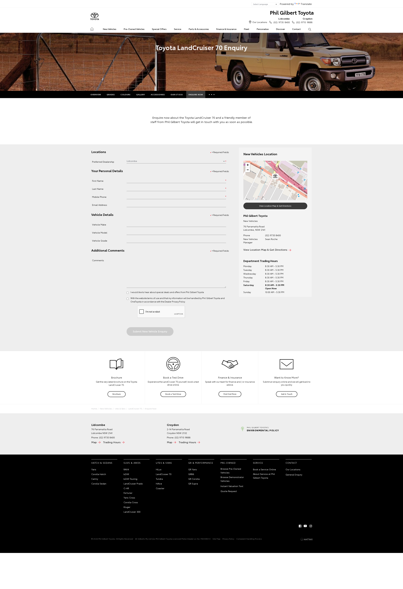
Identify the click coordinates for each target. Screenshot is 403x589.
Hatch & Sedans (102, 462)
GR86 (191, 474)
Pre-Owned (228, 462)
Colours (126, 94)
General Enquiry (294, 474)
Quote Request (229, 491)
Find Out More (230, 394)
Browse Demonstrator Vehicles (232, 478)
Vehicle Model (99, 232)
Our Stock (177, 94)
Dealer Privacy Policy (175, 301)
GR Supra (193, 483)
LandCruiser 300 (132, 511)
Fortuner (128, 492)
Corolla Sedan (98, 483)
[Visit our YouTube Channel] (305, 526)
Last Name (97, 188)
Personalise (263, 29)
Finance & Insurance (226, 29)
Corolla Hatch (98, 474)
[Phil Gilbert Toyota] (94, 16)
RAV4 (126, 469)
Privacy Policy (228, 538)
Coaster (160, 488)
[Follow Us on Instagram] (310, 526)
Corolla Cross (131, 502)
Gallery (140, 94)
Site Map (216, 538)
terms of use (153, 298)
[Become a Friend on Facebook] (300, 526)
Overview (96, 94)
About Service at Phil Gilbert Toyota (264, 475)
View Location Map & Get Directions (275, 205)
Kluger (127, 507)
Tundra (159, 478)
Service (177, 29)
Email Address (99, 204)
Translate (306, 4)
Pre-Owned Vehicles (134, 29)
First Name (97, 180)
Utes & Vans (120, 408)
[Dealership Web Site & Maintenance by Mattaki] (306, 539)
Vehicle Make (99, 224)
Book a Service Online (264, 469)
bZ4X (126, 474)
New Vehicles (109, 29)
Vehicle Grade (99, 240)
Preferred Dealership (103, 161)
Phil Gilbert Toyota (292, 12)
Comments (98, 260)
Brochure (117, 394)
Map (94, 442)
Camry (94, 478)
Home (92, 28)
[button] (275, 177)
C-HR (126, 488)
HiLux (158, 469)
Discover (280, 29)
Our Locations (259, 22)
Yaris (93, 469)
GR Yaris (192, 469)
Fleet (246, 29)
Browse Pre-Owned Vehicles (231, 470)
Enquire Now (196, 94)
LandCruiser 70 (135, 408)
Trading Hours (112, 442)
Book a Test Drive (173, 394)
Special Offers (159, 29)
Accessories (158, 94)
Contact (296, 29)
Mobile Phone (99, 196)
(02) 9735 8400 (281, 20)
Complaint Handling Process (249, 538)
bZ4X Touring (130, 478)
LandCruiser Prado (133, 483)
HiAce (159, 483)
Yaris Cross (129, 497)
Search (309, 29)
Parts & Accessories (199, 29)
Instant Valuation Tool (232, 486)
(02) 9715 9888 (304, 20)
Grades (111, 94)
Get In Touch (286, 394)
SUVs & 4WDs (132, 462)
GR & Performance (200, 462)
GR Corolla (194, 478)
